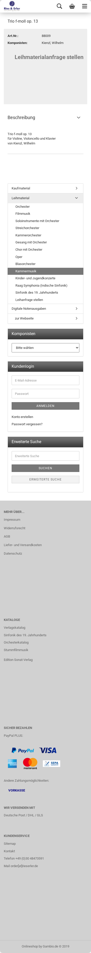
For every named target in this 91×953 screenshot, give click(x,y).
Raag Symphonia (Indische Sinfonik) (41, 285)
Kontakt (9, 851)
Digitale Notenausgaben (29, 308)
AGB (7, 536)
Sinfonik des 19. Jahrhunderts (36, 292)
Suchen (45, 468)
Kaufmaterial (21, 188)
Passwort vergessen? (27, 424)
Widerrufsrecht (14, 528)
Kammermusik (25, 271)
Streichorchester (27, 228)
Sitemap (10, 843)
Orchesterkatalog (16, 642)
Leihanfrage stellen (29, 300)
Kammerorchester (28, 235)
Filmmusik (22, 214)
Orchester (22, 206)
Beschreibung (21, 117)
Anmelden (45, 406)
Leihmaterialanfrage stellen (49, 57)
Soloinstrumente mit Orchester (37, 221)
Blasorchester (25, 264)
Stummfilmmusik (16, 650)
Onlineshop (30, 946)
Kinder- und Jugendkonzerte (35, 278)
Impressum (12, 519)
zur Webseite (24, 318)
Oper (18, 257)
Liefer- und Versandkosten (23, 545)
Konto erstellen (22, 417)
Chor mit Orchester (28, 249)
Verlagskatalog (14, 627)
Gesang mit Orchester (31, 242)
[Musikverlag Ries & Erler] (10, 6)
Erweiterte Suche (45, 479)
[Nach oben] (77, 945)
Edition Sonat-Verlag (18, 660)
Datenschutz (13, 553)
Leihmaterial (20, 198)
